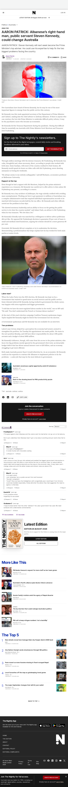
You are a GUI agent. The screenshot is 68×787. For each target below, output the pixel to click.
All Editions (41, 543)
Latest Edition (41, 539)
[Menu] (3, 12)
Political (14, 391)
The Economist (17, 585)
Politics (4, 25)
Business (15, 368)
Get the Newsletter (54, 149)
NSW (6, 642)
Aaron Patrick (10, 56)
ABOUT (5, 742)
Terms (36, 153)
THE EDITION (7, 739)
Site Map (37, 762)
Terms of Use (30, 762)
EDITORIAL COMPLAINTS (11, 752)
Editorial (15, 611)
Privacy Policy (44, 153)
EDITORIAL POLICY (9, 748)
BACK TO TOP (32, 701)
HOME (5, 735)
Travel (7, 674)
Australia (12, 25)
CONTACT (6, 745)
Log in (63, 12)
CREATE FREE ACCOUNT (34, 414)
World (7, 664)
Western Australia (10, 652)
